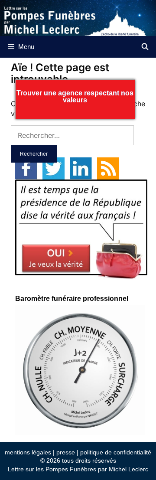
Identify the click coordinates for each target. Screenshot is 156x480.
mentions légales (28, 452)
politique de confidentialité (115, 452)
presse (65, 452)
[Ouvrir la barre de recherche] (145, 47)
